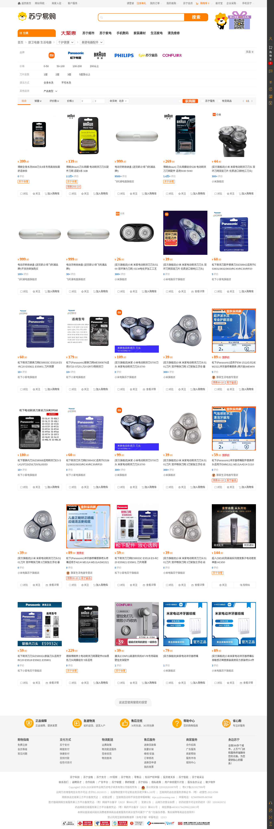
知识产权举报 (152, 777)
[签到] (270, 96)
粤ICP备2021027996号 (193, 787)
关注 (38, 193)
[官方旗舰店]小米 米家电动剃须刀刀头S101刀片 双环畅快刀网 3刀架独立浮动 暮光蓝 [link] (185, 366)
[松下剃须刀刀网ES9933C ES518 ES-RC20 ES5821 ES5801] (137, 526)
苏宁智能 (183, 777)
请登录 (130, 3)
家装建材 (140, 33)
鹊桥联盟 (130, 782)
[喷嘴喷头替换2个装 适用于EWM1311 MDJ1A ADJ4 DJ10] (234, 428)
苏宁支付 (64, 745)
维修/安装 (149, 753)
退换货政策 (150, 745)
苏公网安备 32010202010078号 (162, 787)
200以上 (94, 66)
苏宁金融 (88, 777)
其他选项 (24, 91)
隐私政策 (156, 782)
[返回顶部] (270, 824)
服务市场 (191, 758)
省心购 (237, 720)
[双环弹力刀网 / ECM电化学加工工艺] (137, 233)
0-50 (46, 66)
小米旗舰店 (218, 181)
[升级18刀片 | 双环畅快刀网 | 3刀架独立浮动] (185, 331)
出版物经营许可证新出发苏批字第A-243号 (133, 792)
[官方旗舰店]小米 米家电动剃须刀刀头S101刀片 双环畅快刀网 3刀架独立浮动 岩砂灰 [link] (185, 464)
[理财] (270, 82)
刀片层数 (24, 74)
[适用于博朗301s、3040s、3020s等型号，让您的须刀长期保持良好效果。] (88, 135)
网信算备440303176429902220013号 (180, 807)
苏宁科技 (75, 777)
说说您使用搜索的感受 (133, 702)
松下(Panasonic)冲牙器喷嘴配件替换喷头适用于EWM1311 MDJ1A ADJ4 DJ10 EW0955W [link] (233, 464)
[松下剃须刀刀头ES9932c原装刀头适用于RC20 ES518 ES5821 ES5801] (40, 624)
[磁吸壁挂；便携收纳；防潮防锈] (137, 624)
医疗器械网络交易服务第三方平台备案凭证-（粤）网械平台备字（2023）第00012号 (93, 802)
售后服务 (149, 739)
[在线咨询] (270, 803)
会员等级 (22, 749)
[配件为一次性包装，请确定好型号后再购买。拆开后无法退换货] (40, 331)
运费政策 (107, 745)
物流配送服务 (109, 749)
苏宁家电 (105, 33)
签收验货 (107, 753)
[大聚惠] (69, 33)
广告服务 (191, 749)
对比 (25, 193)
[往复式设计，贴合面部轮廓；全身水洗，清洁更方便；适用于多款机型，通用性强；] (88, 624)
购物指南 (23, 739)
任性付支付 (66, 762)
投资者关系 (169, 777)
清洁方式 (24, 82)
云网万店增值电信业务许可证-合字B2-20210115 (81, 792)
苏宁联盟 (116, 782)
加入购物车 (54, 193)
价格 (22, 66)
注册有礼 (141, 3)
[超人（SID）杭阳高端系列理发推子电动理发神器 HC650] (234, 526)
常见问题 (22, 753)
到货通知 (249, 545)
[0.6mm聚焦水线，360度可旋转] (185, 624)
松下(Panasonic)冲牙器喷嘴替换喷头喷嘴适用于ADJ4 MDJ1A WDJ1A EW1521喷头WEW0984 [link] (87, 562)
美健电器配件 (90, 42)
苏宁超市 (88, 33)
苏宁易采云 (198, 777)
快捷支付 (64, 753)
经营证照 (107, 797)
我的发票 (149, 767)
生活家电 (157, 33)
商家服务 (191, 739)
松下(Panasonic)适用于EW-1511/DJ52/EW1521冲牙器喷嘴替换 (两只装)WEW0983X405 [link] (234, 366)
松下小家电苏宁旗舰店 (127, 573)
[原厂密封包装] (88, 428)
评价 (21, 176)
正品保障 (41, 720)
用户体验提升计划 (174, 782)
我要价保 (149, 749)
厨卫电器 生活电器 (40, 42)
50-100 (61, 66)
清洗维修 (174, 33)
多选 (248, 52)
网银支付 (64, 749)
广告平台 (103, 782)
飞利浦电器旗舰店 (124, 181)
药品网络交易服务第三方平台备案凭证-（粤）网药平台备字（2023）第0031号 (116, 807)
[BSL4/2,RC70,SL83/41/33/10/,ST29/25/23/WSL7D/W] (88, 331)
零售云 (137, 777)
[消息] (270, 71)
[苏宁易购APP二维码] (270, 817)
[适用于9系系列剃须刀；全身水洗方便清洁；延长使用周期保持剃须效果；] (40, 135)
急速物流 (89, 720)
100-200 (77, 66)
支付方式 (65, 739)
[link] (24, 101)
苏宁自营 (23, 181)
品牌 (22, 52)
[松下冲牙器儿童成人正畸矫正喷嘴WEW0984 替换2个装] (88, 526)
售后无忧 (136, 720)
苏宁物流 (126, 777)
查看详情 (199, 291)
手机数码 (123, 33)
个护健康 (63, 42)
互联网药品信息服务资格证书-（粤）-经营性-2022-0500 (188, 792)
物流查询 (107, 758)
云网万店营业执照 (165, 802)
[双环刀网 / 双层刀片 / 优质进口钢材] (185, 233)
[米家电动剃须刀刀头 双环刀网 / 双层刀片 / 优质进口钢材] (234, 135)
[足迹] (270, 89)
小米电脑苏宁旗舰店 (174, 279)
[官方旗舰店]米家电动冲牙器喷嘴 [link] (180, 656)
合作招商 (191, 745)
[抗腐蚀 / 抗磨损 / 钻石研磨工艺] (137, 331)
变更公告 (146, 802)
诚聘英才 (77, 782)
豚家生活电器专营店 (227, 377)
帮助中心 (189, 720)
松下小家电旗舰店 (221, 279)
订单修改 (149, 758)
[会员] (270, 39)
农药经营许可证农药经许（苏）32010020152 (202, 802)
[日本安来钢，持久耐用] (40, 428)
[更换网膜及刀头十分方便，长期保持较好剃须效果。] (185, 135)
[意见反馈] (270, 810)
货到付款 (64, 758)
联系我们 (63, 782)
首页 (20, 42)
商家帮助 (191, 753)
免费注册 (22, 745)
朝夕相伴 (210, 782)
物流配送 (107, 739)
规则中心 (191, 762)
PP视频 (113, 777)
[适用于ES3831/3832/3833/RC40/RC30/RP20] (234, 233)
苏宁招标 (143, 782)
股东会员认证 (195, 782)
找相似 (246, 585)
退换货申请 (150, 762)
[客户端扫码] (233, 20)
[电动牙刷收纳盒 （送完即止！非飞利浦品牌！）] (137, 135)
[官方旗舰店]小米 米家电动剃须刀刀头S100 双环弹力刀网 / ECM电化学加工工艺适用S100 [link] (136, 268)
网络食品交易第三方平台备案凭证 (80, 797)
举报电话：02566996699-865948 (195, 797)
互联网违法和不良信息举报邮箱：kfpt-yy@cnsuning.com (145, 797)
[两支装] (234, 331)
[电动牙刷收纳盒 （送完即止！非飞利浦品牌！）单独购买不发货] (40, 233)
